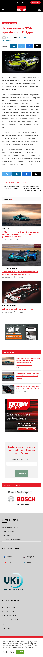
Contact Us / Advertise (10, 527)
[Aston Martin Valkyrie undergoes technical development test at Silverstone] (21, 255)
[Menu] (3, 8)
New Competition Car (10, 23)
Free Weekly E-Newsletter (11, 539)
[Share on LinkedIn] (13, 46)
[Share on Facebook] (29, 46)
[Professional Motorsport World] (22, 8)
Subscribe (35, 2)
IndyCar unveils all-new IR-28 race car (18, 309)
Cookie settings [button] (9, 652)
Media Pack (6, 535)
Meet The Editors (8, 531)
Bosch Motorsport (21, 504)
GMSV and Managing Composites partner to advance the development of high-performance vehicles (20, 234)
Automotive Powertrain (10, 620)
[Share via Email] (37, 46)
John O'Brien (14, 37)
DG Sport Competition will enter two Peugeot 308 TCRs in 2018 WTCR (32, 188)
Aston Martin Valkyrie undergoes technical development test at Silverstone (27, 376)
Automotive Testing (9, 611)
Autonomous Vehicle (9, 616)
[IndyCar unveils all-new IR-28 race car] (21, 292)
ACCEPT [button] (20, 652)
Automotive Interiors (9, 607)
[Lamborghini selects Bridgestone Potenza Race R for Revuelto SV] (8, 389)
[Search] (39, 8)
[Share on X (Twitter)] (21, 46)
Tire (3, 624)
